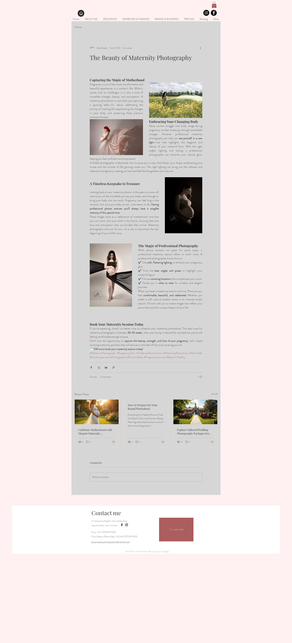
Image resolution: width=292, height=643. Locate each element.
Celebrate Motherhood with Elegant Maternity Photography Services (95, 431)
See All (214, 393)
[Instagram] (206, 13)
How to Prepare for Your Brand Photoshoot (142, 406)
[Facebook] (214, 13)
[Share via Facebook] (91, 367)
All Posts (78, 27)
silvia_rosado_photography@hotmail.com (110, 542)
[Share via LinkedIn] (106, 367)
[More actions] (200, 48)
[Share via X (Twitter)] (98, 367)
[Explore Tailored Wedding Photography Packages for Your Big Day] (195, 412)
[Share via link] (113, 367)
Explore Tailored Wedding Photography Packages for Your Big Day (193, 431)
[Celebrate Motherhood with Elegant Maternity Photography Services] (97, 412)
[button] (214, 5)
